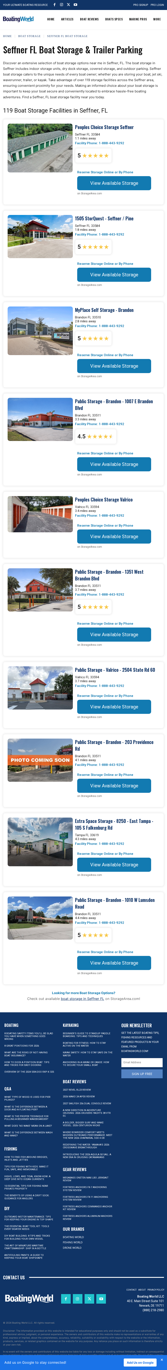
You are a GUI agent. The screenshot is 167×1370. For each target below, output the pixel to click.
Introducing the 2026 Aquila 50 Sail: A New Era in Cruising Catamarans (87, 1156)
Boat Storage (29, 36)
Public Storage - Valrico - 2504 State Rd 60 (115, 669)
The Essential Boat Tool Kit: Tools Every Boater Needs (26, 1228)
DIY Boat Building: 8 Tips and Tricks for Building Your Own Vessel (27, 1237)
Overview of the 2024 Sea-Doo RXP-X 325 (29, 1071)
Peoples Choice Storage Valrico (104, 499)
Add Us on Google (140, 1362)
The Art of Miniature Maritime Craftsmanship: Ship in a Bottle (25, 1247)
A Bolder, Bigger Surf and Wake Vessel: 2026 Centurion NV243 (83, 1124)
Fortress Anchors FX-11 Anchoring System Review (85, 1198)
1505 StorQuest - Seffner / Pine (104, 218)
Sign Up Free (142, 1074)
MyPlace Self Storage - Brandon (104, 309)
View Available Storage (114, 183)
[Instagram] (61, 4)
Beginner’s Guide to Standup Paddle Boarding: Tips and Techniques (86, 1035)
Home (7, 36)
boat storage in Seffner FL (82, 998)
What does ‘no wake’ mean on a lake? (28, 1125)
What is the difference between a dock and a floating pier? (25, 1108)
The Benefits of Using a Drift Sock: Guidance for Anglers (26, 1197)
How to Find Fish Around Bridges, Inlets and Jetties (26, 1158)
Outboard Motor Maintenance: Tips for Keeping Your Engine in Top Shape (28, 1218)
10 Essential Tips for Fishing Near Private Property (26, 1187)
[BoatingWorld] (18, 19)
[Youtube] (75, 4)
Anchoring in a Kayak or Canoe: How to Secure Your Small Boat (86, 1064)
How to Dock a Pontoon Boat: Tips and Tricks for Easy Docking (26, 1064)
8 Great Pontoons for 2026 (21, 1045)
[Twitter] (68, 4)
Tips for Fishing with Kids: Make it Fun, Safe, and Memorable (26, 1168)
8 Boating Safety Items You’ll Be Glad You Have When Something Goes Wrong (28, 1036)
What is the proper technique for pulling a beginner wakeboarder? (26, 1118)
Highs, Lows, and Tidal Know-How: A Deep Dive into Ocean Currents (27, 1178)
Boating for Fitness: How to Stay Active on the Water (84, 1044)
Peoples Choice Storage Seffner (104, 127)
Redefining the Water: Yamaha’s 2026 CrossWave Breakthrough (86, 1146)
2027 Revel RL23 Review (77, 1089)
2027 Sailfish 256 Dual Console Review (87, 1103)
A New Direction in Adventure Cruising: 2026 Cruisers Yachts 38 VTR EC (87, 1113)
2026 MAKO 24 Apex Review (79, 1096)
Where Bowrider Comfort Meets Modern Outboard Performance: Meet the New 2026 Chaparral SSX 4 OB (87, 1135)
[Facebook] (54, 4)
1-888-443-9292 (111, 143)
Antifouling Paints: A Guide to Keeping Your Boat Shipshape (24, 1256)
